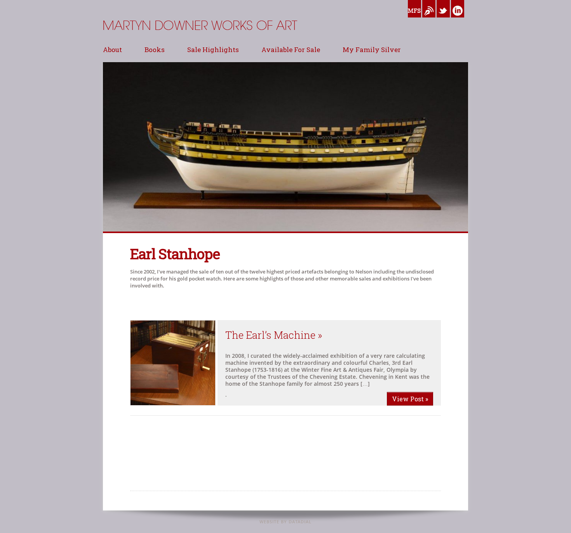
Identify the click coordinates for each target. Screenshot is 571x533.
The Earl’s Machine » (273, 334)
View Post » (410, 399)
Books (154, 49)
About (112, 49)
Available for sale (290, 49)
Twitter (443, 19)
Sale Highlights (213, 49)
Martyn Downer (122, 44)
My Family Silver (372, 49)
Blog (427, 19)
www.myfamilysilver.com (414, 19)
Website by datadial (285, 521)
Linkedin (457, 19)
